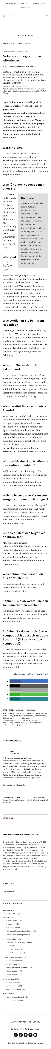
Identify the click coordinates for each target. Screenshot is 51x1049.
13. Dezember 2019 (21, 51)
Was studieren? (11, 975)
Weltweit (6, 994)
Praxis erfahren (11, 927)
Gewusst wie (10, 924)
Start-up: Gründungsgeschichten (19, 931)
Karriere (6, 917)
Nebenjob (25, 722)
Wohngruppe (17, 725)
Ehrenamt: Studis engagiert (16, 942)
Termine (9, 818)
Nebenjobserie (36, 722)
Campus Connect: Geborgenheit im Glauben (13, 800)
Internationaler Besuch (14, 997)
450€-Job (20, 713)
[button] (15, 681)
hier (33, 263)
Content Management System (23, 66)
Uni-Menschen (11, 986)
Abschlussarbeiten (13, 961)
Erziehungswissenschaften (14, 720)
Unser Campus (9, 979)
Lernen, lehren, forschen (12, 957)
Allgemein (7, 910)
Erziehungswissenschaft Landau (16, 718)
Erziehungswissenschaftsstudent (20, 113)
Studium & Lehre (12, 971)
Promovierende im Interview (16, 968)
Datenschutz (39, 4)
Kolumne (9, 946)
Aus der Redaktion (10, 914)
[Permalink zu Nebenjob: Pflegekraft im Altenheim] (25, 82)
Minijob (17, 722)
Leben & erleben (9, 939)
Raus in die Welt (12, 1001)
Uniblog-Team (12, 4)
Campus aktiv (11, 982)
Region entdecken (12, 949)
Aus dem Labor (11, 964)
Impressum (25, 8)
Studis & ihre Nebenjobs (16, 43)
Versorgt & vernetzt (13, 989)
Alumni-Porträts (11, 921)
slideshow (7, 725)
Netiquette (25, 4)
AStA (16, 716)
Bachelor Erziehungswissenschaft (32, 716)
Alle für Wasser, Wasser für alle (37, 799)
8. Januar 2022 (15, 753)
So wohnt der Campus (14, 953)
